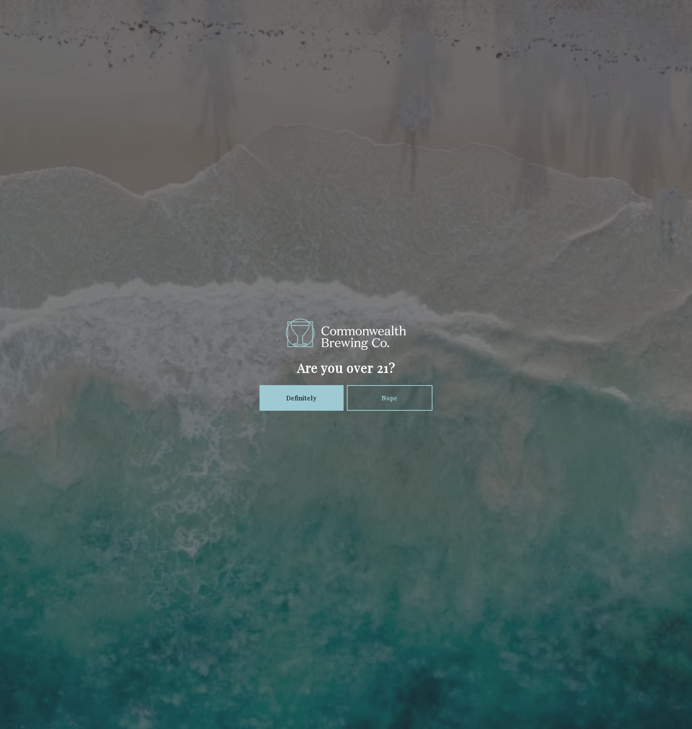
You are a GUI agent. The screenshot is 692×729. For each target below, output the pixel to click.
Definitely (301, 398)
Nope (390, 398)
